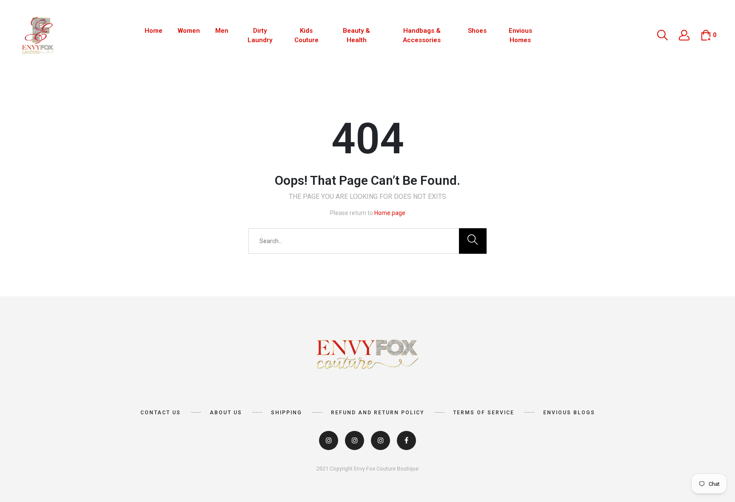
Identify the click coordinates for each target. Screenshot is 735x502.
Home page (389, 212)
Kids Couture (306, 35)
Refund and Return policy (377, 413)
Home (153, 30)
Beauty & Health (356, 35)
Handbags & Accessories (422, 35)
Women (189, 30)
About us (226, 413)
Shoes (477, 30)
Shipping (286, 413)
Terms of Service (483, 413)
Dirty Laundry (260, 35)
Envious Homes (520, 35)
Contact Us (160, 413)
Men (221, 30)
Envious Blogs (569, 413)
